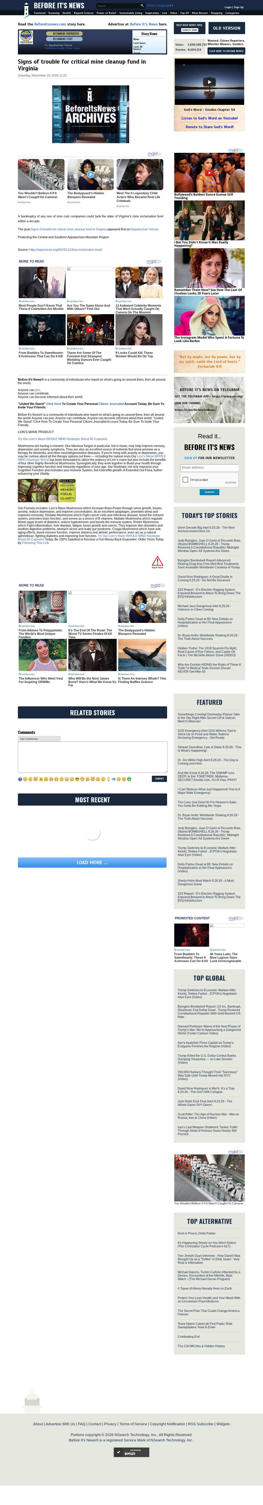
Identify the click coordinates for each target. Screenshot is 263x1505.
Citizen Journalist (111, 403)
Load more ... (92, 862)
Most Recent (200, 13)
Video (173, 13)
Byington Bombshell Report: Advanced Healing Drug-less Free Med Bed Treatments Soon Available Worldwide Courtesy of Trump (209, 564)
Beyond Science (84, 13)
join (37, 390)
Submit (209, 492)
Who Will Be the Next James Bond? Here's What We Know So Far (92, 682)
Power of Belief (106, 13)
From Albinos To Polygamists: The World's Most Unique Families (41, 634)
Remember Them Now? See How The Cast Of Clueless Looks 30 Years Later (208, 291)
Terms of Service (133, 1424)
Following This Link (35, 542)
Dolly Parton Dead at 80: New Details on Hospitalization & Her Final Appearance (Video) (205, 622)
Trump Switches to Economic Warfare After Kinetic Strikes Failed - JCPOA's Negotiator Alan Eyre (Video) (207, 851)
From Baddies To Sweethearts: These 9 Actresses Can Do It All (191, 957)
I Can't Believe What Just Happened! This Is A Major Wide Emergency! (209, 791)
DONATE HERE (190, 30)
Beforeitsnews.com (50, 24)
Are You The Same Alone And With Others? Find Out (88, 307)
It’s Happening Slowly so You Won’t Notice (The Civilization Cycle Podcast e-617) (207, 1244)
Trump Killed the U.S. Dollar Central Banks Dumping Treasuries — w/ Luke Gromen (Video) (207, 1059)
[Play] (209, 82)
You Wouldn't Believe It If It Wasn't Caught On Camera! (208, 1203)
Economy (54, 13)
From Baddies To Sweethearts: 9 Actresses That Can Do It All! (41, 354)
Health (67, 13)
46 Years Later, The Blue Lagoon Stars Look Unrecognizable (225, 957)
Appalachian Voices (144, 229)
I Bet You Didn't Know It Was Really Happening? (201, 244)
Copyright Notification (167, 1424)
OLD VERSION (226, 28)
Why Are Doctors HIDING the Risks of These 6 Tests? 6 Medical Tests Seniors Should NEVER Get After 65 (209, 668)
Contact (94, 1424)
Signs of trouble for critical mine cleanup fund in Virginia (68, 229)
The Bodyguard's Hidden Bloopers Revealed (136, 632)
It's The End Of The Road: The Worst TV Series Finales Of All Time (90, 634)
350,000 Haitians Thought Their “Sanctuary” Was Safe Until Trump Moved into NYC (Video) (208, 1075)
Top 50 (184, 13)
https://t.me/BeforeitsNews (195, 410)
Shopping (216, 13)
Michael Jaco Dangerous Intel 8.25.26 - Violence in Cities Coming (204, 607)
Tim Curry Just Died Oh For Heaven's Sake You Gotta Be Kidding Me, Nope (207, 804)
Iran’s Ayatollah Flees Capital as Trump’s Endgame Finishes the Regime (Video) (206, 1044)
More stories (73, 48)
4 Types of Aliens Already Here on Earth (205, 1288)
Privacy (110, 1424)
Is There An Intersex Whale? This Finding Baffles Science (142, 680)
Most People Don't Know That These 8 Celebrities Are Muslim (41, 307)
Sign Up (239, 7)
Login (228, 7)
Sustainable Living (130, 13)
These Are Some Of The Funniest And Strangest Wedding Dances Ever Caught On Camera (89, 358)
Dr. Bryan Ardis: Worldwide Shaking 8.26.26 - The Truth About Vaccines (208, 637)
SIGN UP (190, 458)
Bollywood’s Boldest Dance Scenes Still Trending (203, 196)
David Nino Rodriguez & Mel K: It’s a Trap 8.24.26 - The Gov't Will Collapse (206, 1090)
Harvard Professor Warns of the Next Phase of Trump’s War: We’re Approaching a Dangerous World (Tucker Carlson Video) (209, 1030)
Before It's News (59, 5)
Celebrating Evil (189, 1336)
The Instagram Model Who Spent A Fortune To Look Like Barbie (209, 339)
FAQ (81, 1424)
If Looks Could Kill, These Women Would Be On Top (134, 354)
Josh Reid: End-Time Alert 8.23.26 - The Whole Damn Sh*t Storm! (205, 1103)
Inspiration (152, 13)
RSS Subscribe (201, 1424)
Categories (232, 13)
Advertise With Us (60, 1424)
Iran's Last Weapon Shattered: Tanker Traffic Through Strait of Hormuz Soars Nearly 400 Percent (208, 1131)
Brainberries (27, 301)
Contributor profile (54, 48)
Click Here (53, 403)
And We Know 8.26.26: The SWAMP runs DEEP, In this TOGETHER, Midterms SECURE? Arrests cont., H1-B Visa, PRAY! (207, 776)
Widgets (223, 1424)
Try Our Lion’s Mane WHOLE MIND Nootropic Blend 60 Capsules (62, 439)
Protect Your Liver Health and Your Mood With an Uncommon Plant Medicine (209, 1299)
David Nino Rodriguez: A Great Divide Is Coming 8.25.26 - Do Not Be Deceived (205, 578)
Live (164, 13)
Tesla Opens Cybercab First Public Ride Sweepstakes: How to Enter (205, 1325)
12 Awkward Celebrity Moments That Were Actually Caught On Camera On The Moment (138, 309)
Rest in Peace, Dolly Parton (196, 1233)
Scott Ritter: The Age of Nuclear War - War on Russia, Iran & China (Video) (208, 1116)
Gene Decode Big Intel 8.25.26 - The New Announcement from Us (206, 529)
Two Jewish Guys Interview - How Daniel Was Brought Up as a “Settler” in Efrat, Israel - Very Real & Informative (209, 1259)
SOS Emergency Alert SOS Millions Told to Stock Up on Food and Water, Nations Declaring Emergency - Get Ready (207, 734)
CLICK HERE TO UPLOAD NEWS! (226, 51)
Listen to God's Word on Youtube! (209, 118)
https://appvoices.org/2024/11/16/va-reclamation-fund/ (65, 249)
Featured (39, 13)
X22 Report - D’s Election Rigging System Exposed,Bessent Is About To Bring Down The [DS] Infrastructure (209, 593)
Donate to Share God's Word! (210, 127)
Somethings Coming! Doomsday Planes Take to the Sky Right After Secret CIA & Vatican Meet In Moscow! (209, 718)
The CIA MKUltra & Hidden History (201, 1346)
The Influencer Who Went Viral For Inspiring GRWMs (41, 680)
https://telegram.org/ (227, 396)
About (38, 1424)
